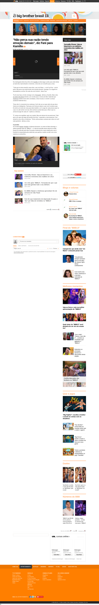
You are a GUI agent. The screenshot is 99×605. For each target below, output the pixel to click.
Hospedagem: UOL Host (83, 602)
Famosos (63, 1)
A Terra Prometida (32, 578)
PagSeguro (78, 1)
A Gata (29, 575)
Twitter (33, 597)
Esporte (47, 1)
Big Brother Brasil (16, 579)
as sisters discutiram (18, 96)
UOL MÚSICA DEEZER (63, 573)
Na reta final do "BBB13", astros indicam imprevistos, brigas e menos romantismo (76, 217)
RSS (35, 597)
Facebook (30, 597)
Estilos (59, 575)
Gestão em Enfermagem (70, 558)
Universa (57, 1)
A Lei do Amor (31, 576)
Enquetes (26, 20)
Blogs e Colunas (34, 20)
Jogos (64, 566)
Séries (13, 582)
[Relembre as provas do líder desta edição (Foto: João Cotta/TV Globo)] (83, 386)
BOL (73, 1)
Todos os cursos (80, 536)
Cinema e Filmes (47, 573)
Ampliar (54, 51)
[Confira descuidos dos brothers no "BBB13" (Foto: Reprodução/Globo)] (79, 386)
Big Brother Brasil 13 (32, 15)
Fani (44, 82)
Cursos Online (71, 143)
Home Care (79, 558)
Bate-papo (36, 1)
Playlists (60, 578)
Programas (60, 576)
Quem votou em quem (61, 20)
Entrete (52, 1)
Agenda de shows (62, 579)
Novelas (30, 573)
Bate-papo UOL (72, 566)
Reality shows (15, 581)
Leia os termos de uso (19, 252)
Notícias (42, 1)
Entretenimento (26, 566)
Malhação (30, 584)
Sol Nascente (31, 589)
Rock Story (30, 586)
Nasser (21, 126)
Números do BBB (44, 20)
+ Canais (75, 20)
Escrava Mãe (30, 581)
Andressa (15, 98)
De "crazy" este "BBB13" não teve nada (75, 209)
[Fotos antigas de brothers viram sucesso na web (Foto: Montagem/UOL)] (74, 386)
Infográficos (45, 575)
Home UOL (15, 566)
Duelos (70, 20)
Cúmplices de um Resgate (33, 579)
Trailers (44, 576)
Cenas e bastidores (47, 579)
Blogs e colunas (16, 575)
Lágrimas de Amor (32, 582)
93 (24, 46)
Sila (28, 587)
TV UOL (69, 1)
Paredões (52, 20)
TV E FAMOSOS (16, 573)
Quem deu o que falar (17, 578)
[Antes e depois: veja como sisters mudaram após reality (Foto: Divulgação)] (65, 386)
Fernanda (38, 95)
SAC (30, 1)
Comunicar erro (55, 209)
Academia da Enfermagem (57, 558)
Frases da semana (16, 576)
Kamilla (35, 82)
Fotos (21, 20)
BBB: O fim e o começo (75, 201)
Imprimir (48, 209)
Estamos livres (73, 194)
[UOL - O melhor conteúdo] (15, 1)
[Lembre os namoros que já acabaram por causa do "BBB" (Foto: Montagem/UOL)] (69, 386)
